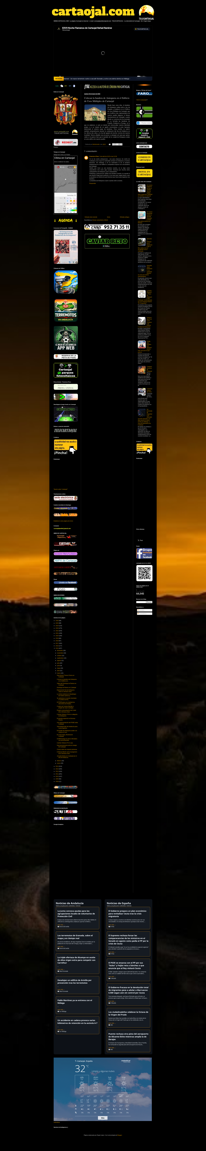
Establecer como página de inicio (63, 521)
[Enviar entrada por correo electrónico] (109, 144)
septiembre (60, 658)
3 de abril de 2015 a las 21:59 (108, 156)
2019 (57, 638)
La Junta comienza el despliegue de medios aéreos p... (66, 694)
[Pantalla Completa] (147, 73)
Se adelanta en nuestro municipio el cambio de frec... (66, 698)
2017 (57, 643)
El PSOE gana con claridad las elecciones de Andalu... (66, 703)
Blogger (119, 1135)
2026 (57, 620)
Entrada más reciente (91, 217)
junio (58, 665)
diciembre (60, 650)
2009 (57, 779)
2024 (57, 625)
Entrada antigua (124, 217)
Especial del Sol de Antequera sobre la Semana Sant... (65, 690)
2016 (57, 646)
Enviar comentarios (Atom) (100, 220)
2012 (57, 771)
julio (58, 663)
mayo (59, 668)
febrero (59, 760)
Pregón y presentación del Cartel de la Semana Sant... (66, 711)
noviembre (60, 653)
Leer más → (61, 925)
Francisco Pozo (94, 156)
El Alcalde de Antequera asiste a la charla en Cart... (67, 731)
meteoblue (57, 1122)
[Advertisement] (65, 473)
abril (58, 670)
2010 (57, 776)
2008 (57, 781)
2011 (57, 774)
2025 (57, 623)
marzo (59, 673)
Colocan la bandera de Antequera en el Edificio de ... (67, 680)
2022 (57, 631)
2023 (57, 628)
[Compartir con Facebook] (119, 144)
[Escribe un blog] (115, 144)
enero (59, 763)
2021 (57, 633)
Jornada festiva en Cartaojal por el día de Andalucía (67, 756)
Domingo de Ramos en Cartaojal (66, 687)
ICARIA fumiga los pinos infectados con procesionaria (67, 739)
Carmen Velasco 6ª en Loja (65, 743)
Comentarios (143, 613)
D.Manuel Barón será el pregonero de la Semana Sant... (67, 752)
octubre (59, 655)
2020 (57, 635)
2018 (57, 641)
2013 (57, 769)
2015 (57, 648)
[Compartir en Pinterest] (121, 144)
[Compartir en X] (117, 144)
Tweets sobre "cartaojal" (61, 489)
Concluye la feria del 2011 (149, 390)
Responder (92, 183)
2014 (57, 766)
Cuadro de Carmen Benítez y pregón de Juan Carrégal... (65, 707)
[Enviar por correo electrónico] (113, 144)
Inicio (108, 217)
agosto (59, 660)
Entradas (141, 610)
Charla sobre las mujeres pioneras (67, 749)
